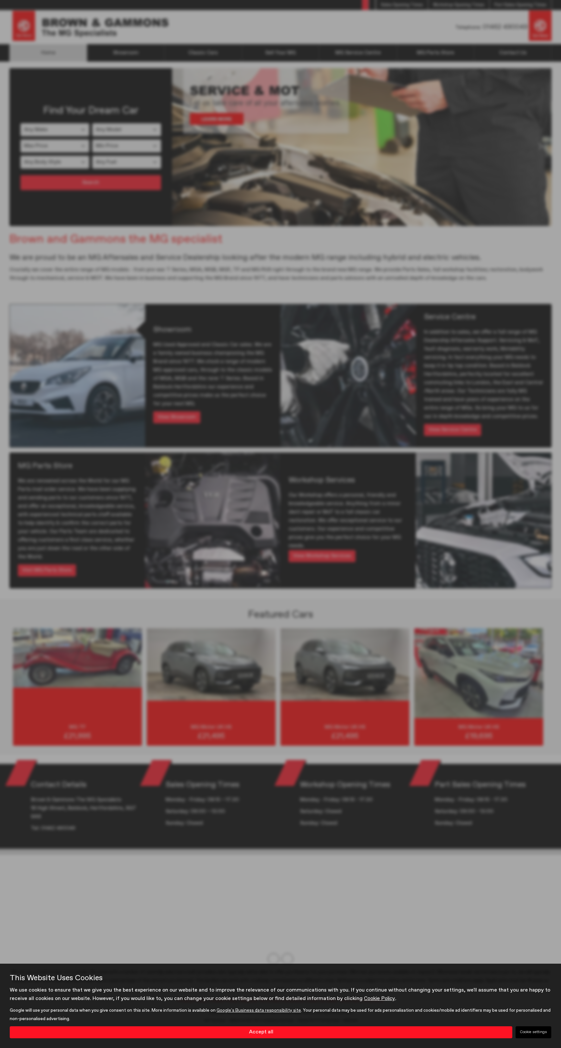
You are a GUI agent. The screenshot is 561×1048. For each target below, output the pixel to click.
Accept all (261, 1032)
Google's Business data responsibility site (259, 1010)
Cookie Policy (379, 998)
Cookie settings (533, 1032)
